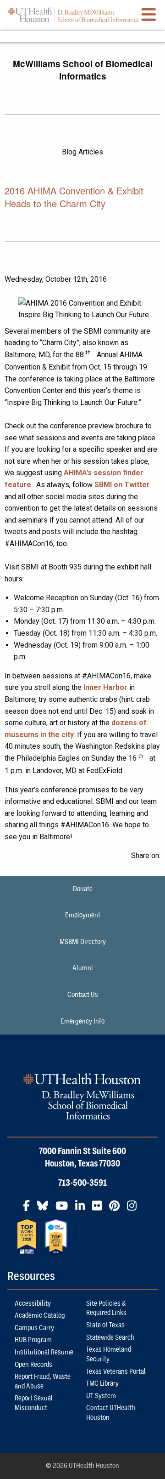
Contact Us (82, 994)
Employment (82, 915)
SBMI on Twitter (122, 484)
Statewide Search (110, 1337)
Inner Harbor (105, 687)
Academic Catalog (40, 1315)
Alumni (82, 968)
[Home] (73, 15)
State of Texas (105, 1325)
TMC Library (102, 1383)
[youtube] (64, 1209)
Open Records (33, 1364)
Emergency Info (82, 1021)
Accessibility (33, 1303)
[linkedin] (82, 1209)
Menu (82, 36)
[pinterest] (117, 1209)
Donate (83, 889)
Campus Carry (34, 1328)
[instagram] (134, 1209)
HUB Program (33, 1340)
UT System (101, 1396)
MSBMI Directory (83, 942)
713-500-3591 (82, 1183)
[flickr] (99, 1209)
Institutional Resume (44, 1352)
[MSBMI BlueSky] (45, 1209)
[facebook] (29, 1209)
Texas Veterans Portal (116, 1371)
